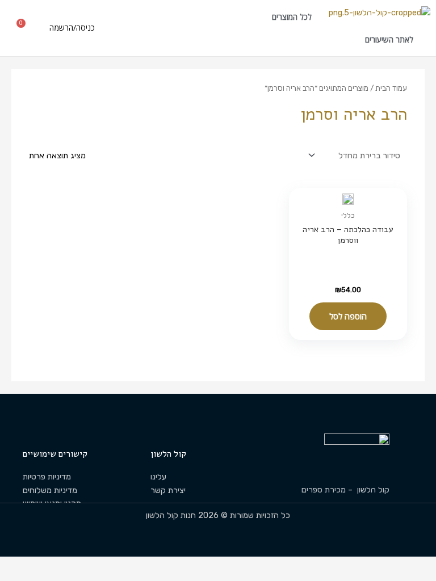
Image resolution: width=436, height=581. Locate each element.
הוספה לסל (348, 316)
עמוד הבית (391, 87)
